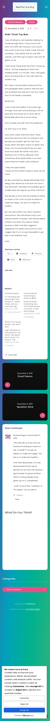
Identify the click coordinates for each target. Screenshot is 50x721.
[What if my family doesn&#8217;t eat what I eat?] (14, 333)
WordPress (30, 604)
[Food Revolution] (14, 302)
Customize (24, 698)
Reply (17, 499)
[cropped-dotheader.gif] (25, 7)
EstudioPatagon (33, 609)
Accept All (24, 710)
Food (31, 22)
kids (15, 355)
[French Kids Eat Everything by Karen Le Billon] (33, 304)
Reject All (24, 704)
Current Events (15, 22)
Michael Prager (19, 435)
